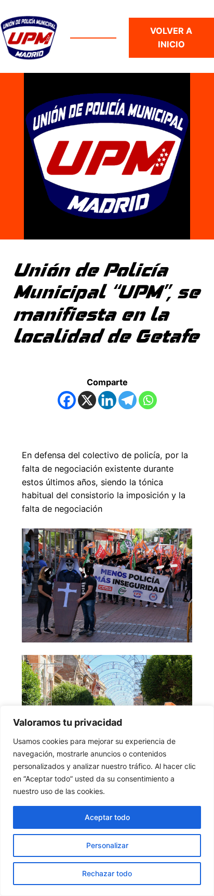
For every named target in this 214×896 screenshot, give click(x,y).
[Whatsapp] (148, 400)
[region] (107, 800)
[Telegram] (127, 400)
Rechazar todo (107, 873)
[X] (87, 400)
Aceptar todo (107, 817)
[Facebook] (67, 400)
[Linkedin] (107, 400)
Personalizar (107, 845)
